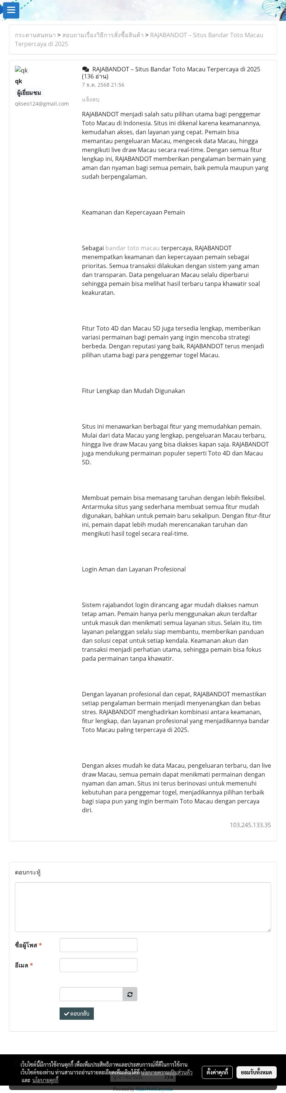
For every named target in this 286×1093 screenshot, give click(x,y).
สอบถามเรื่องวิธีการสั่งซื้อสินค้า (103, 35)
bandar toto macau (132, 248)
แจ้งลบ (90, 99)
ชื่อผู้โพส (28, 945)
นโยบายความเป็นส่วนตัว (167, 1072)
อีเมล (24, 965)
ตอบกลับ (79, 1013)
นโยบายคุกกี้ (45, 1080)
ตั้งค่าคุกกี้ (217, 1072)
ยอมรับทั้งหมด (256, 1072)
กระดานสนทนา (35, 35)
